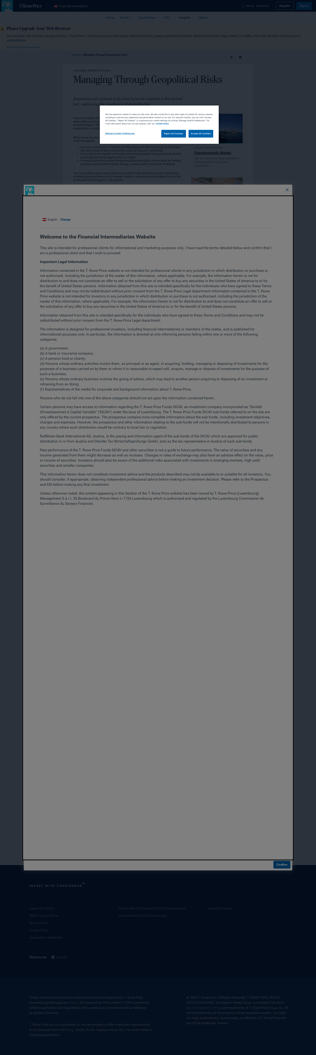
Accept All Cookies (201, 133)
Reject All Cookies (173, 133)
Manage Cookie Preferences (120, 133)
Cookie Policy (162, 123)
